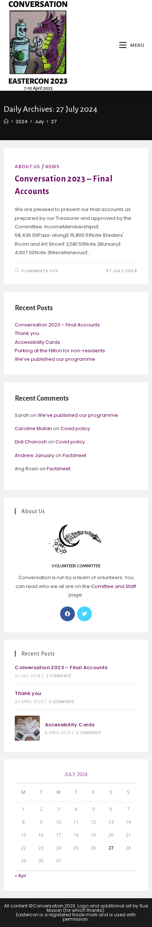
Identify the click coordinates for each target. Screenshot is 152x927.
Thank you (27, 333)
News (52, 166)
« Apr (21, 875)
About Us (27, 166)
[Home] (6, 121)
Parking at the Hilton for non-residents (60, 350)
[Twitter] (84, 613)
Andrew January (34, 455)
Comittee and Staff (113, 586)
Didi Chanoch (31, 441)
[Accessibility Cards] (27, 728)
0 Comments (58, 676)
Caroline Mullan (33, 428)
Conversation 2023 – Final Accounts (57, 324)
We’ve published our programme (55, 359)
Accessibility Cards (37, 342)
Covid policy (75, 428)
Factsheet (74, 455)
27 (111, 848)
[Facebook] (67, 613)
